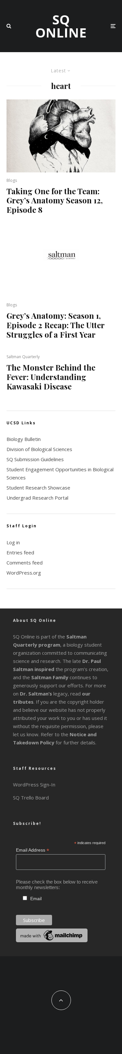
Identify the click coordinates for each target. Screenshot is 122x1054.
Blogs (12, 180)
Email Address (32, 850)
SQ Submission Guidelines (35, 459)
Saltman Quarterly (23, 356)
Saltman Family (49, 677)
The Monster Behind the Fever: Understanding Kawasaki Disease (51, 377)
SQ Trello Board (31, 797)
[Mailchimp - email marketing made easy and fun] (52, 940)
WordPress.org (24, 572)
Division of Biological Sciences (39, 449)
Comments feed (25, 562)
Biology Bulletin (24, 439)
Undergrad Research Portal (37, 497)
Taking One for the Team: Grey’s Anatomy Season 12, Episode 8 (55, 200)
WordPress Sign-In (34, 784)
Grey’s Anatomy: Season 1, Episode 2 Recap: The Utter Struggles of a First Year (55, 325)
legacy (44, 693)
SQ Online (61, 26)
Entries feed (20, 552)
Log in (13, 542)
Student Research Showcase (38, 487)
